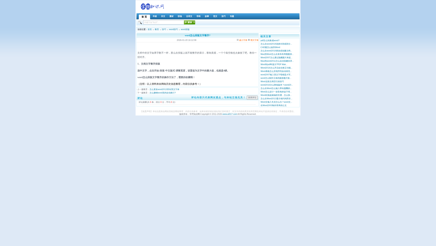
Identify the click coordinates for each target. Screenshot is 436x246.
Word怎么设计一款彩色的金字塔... (276, 92)
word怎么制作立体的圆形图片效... (276, 78)
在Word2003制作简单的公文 (274, 105)
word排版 (185, 29)
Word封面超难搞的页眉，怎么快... (276, 95)
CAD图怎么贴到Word (270, 47)
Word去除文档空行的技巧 (272, 81)
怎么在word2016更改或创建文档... (276, 51)
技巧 (164, 29)
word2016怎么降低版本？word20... (277, 85)
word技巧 (173, 29)
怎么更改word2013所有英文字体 (164, 89)
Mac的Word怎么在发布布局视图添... (277, 54)
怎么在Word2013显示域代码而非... (276, 98)
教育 (157, 29)
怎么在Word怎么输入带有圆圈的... (276, 88)
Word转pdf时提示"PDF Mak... (274, 64)
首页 (150, 29)
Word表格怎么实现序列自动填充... (276, 71)
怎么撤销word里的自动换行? (163, 93)
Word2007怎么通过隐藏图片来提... (276, 57)
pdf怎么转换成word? (270, 40)
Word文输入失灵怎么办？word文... (276, 102)
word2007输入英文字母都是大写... (276, 74)
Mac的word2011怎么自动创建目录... (277, 61)
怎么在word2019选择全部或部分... (276, 44)
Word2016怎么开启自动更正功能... (276, 68)
